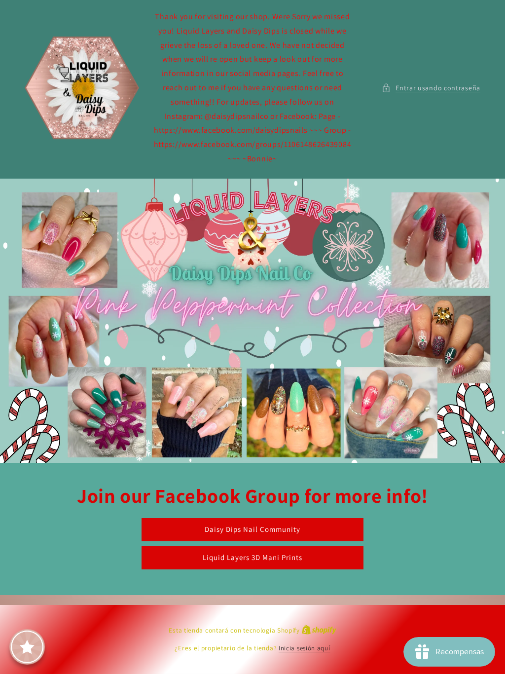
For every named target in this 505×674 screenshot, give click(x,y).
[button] (431, 88)
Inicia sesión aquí (304, 648)
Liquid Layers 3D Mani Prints (252, 557)
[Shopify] (319, 630)
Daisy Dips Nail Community (252, 529)
